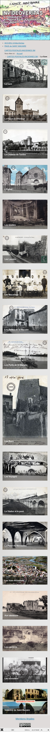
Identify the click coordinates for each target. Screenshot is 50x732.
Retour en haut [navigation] (41, 721)
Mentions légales (25, 718)
